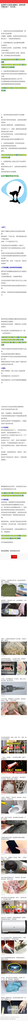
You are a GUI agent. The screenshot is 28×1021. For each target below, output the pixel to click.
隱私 (12, 1018)
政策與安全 (7, 1018)
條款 (10, 1018)
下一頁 (14, 556)
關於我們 (2, 1018)
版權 (14, 1018)
